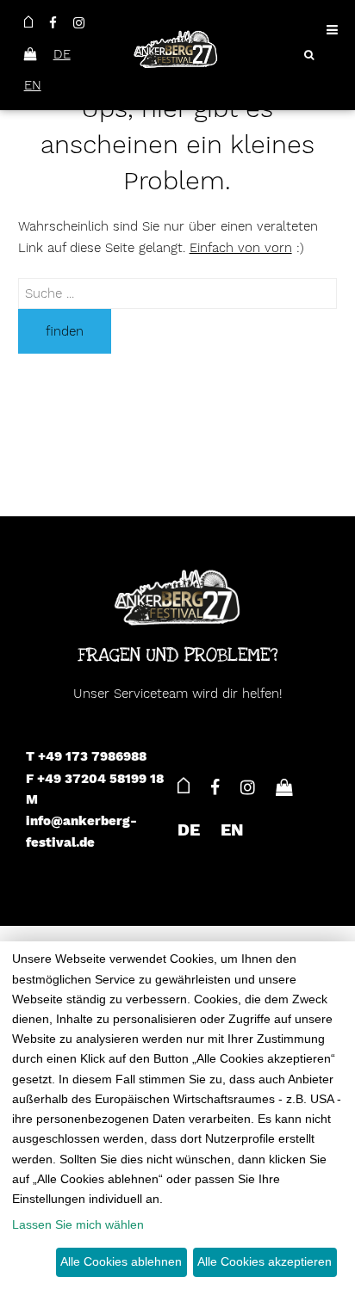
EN (32, 85)
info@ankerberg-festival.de (81, 831)
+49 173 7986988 (92, 756)
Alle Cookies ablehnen (121, 1261)
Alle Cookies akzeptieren (264, 1261)
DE (62, 54)
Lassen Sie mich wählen (78, 1224)
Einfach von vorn (241, 248)
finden (65, 331)
